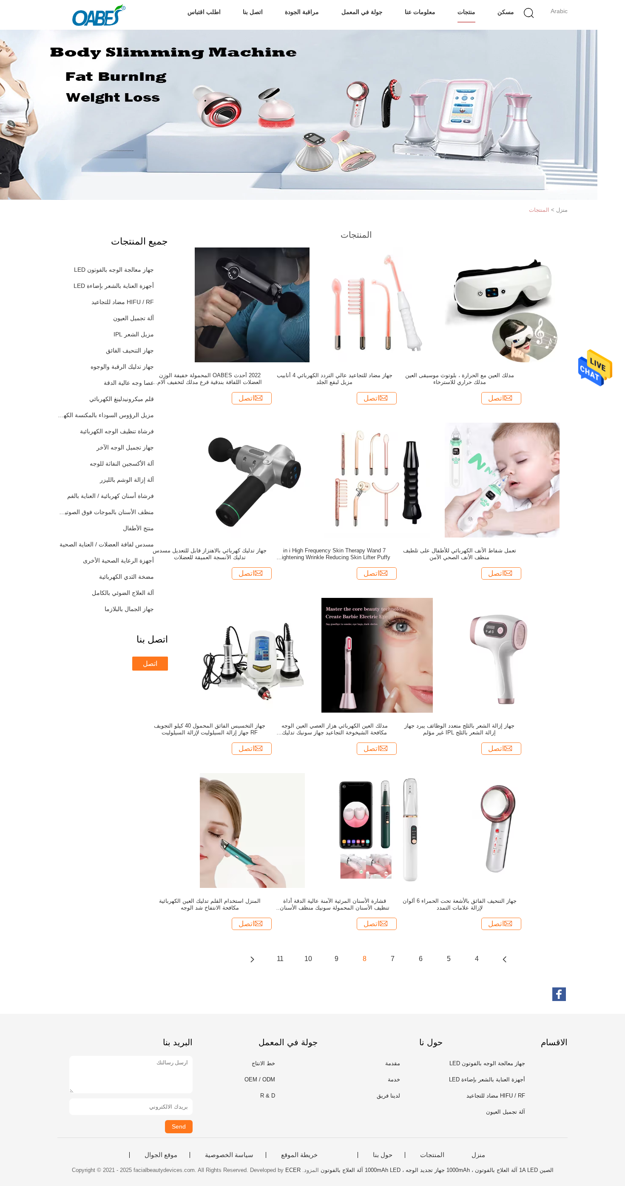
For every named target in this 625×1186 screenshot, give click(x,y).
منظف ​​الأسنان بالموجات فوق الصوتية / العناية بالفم (105, 512)
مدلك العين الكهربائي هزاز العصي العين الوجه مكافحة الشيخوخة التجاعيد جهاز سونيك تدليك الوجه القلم (334, 729)
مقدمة (392, 1063)
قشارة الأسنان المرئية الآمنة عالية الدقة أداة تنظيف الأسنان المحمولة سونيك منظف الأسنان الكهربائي (334, 904)
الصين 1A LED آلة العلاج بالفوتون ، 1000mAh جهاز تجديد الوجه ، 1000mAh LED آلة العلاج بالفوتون (437, 1170)
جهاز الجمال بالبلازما (129, 609)
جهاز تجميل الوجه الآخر (125, 447)
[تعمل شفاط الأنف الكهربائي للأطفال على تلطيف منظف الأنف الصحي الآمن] (502, 479)
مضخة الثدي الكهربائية (126, 576)
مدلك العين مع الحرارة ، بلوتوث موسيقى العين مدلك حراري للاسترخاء (459, 378)
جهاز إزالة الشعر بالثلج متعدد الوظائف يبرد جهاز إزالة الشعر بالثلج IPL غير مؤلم (459, 729)
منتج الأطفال (138, 528)
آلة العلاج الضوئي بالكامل (123, 592)
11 (280, 958)
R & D (267, 1095)
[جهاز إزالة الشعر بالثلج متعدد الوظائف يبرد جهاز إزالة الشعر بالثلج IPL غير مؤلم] (502, 655)
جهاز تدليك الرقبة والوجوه (122, 366)
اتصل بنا (253, 12)
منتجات (466, 12)
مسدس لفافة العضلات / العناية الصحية (107, 544)
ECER (293, 1170)
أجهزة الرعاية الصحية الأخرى (118, 560)
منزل (478, 1155)
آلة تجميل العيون (133, 318)
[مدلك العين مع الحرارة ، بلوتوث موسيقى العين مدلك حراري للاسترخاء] (502, 304)
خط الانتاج (263, 1063)
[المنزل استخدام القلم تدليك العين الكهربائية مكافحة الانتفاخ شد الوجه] (252, 830)
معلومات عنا (420, 12)
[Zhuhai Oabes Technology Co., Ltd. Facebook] (559, 994)
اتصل (150, 663)
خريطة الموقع (299, 1155)
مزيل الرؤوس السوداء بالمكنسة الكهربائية (105, 415)
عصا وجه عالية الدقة (129, 382)
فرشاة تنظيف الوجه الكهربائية (117, 431)
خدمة (394, 1079)
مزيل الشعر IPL (134, 334)
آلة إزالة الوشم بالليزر (127, 479)
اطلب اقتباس (204, 12)
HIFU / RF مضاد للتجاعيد (122, 302)
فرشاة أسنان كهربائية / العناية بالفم (110, 495)
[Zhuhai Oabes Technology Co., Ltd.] (98, 14)
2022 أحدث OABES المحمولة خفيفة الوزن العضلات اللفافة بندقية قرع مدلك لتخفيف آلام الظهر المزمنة (209, 379)
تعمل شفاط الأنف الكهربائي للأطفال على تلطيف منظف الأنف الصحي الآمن (459, 553)
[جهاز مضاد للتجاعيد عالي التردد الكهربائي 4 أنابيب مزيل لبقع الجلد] (377, 304)
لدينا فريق (388, 1095)
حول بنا (382, 1155)
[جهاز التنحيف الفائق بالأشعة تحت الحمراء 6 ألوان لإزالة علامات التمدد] (502, 830)
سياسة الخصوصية (229, 1155)
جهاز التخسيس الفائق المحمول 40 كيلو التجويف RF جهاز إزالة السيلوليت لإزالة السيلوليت (209, 729)
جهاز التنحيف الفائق (130, 350)
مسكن (505, 12)
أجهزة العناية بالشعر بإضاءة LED (114, 285)
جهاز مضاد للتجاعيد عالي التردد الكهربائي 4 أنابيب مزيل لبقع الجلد (334, 378)
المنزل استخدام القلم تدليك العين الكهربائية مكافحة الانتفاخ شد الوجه (210, 904)
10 (308, 958)
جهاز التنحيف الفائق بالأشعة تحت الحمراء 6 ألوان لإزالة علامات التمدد (460, 904)
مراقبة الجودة (302, 12)
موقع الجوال (161, 1155)
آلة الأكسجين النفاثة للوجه (122, 463)
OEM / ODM (259, 1079)
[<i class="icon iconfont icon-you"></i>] (252, 958)
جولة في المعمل (362, 12)
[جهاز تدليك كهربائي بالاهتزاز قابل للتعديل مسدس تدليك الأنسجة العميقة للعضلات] (252, 479)
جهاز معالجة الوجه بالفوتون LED (114, 269)
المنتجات (539, 210)
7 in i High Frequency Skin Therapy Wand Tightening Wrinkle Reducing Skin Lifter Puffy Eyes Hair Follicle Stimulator (334, 554)
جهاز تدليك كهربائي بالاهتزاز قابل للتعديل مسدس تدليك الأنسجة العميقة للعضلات (210, 553)
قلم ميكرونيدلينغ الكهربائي (121, 398)
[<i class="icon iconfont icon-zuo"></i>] (504, 958)
